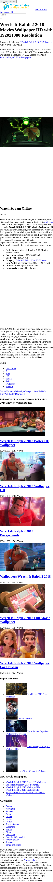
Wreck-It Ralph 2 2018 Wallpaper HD (23, 787)
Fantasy (9, 819)
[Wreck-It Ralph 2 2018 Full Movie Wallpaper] (22, 612)
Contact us (10, 834)
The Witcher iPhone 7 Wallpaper (32, 771)
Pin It (43, 391)
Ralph (8, 381)
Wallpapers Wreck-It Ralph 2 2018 (25, 576)
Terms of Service (13, 845)
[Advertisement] (26, 88)
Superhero (10, 827)
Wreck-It (9, 386)
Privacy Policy (12, 839)
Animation (10, 811)
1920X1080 (11, 368)
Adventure (10, 809)
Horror (9, 821)
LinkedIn (37, 391)
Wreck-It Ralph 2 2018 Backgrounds (16, 533)
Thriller (9, 829)
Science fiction (12, 824)
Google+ (29, 391)
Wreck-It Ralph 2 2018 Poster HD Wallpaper (26, 782)
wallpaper (48, 222)
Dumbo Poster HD (26, 719)
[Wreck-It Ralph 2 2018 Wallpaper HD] (22, 480)
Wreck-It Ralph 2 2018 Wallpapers (35, 42)
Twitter (3, 391)
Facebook (10, 391)
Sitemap (9, 842)
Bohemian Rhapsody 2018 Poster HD (23, 785)
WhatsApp (20, 391)
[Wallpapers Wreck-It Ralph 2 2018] (22, 570)
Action (9, 806)
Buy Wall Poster (7, 394)
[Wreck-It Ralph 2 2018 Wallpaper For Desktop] (22, 657)
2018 (8, 373)
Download (20, 394)
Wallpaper (10, 384)
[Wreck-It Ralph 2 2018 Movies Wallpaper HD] (26, 132)
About (8, 832)
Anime (9, 814)
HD (7, 376)
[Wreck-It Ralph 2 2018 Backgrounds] (22, 525)
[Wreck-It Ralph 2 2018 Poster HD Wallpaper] (22, 435)
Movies (9, 379)
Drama (9, 816)
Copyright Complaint (15, 837)
